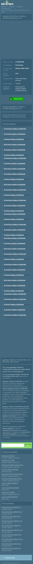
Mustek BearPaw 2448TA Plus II (12, 530)
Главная (3, 6)
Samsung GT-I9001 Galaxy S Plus (12, 465)
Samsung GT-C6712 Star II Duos (12, 474)
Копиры (11, 6)
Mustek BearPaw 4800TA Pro (11, 516)
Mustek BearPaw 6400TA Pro (11, 507)
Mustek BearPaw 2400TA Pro (11, 548)
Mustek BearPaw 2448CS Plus (11, 544)
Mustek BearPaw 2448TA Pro (11, 526)
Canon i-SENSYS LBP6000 (10, 470)
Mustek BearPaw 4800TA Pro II (12, 512)
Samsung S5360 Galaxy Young (12, 479)
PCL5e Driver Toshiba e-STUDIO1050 (15, 129)
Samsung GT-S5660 (8, 492)
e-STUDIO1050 (5, 8)
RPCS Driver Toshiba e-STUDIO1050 (14, 144)
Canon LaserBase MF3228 (10, 488)
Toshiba (19, 6)
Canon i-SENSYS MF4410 (10, 497)
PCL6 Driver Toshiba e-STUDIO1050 (14, 134)
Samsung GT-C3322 (8, 460)
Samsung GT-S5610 (8, 456)
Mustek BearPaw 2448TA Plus (11, 535)
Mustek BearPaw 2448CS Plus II (12, 539)
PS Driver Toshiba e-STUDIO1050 (14, 139)
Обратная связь (10, 557)
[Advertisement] (16, 39)
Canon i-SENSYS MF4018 (10, 483)
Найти (28, 445)
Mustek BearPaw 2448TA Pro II (12, 521)
